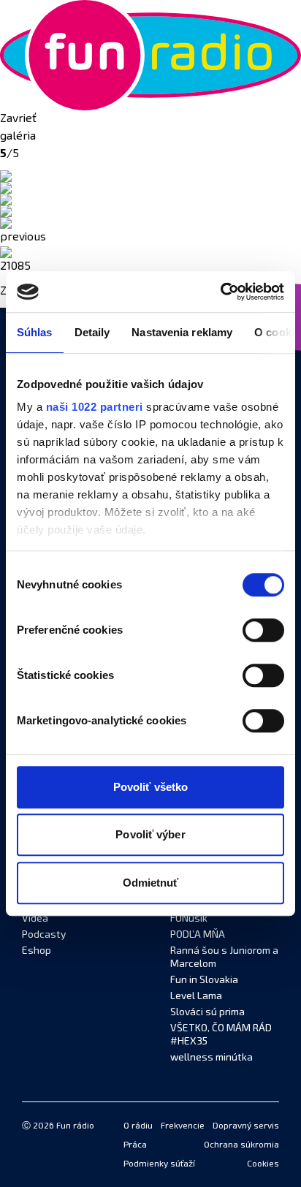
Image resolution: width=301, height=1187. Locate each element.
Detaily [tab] (92, 332)
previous (23, 237)
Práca (135, 1145)
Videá (35, 919)
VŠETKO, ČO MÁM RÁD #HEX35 (221, 1035)
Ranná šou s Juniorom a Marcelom (224, 957)
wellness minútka (211, 1058)
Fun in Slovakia (204, 980)
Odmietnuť (151, 882)
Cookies (263, 1164)
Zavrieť (18, 119)
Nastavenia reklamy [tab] (182, 332)
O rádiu (138, 1126)
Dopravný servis (246, 1126)
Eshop (36, 951)
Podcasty (44, 935)
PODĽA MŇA (197, 935)
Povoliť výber (150, 834)
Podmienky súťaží (159, 1164)
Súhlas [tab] (35, 332)
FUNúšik (188, 919)
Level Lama (196, 996)
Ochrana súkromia (241, 1145)
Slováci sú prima (207, 1012)
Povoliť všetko (150, 787)
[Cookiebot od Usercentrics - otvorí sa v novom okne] (220, 291)
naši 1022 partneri (94, 407)
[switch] (263, 630)
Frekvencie (183, 1126)
